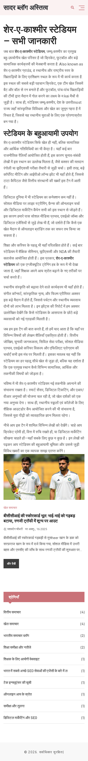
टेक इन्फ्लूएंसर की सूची (17, 682)
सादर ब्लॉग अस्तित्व (26, 7)
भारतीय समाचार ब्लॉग (16, 635)
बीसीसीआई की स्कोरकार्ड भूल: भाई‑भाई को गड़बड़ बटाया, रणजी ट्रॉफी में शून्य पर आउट (39, 518)
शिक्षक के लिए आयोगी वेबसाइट (22, 659)
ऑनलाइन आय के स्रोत (18, 694)
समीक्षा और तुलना (14, 706)
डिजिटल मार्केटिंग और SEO (20, 717)
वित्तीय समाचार (12, 612)
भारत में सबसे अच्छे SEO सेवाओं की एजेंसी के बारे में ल (36, 671)
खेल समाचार (10, 507)
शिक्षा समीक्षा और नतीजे (17, 647)
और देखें (11, 563)
